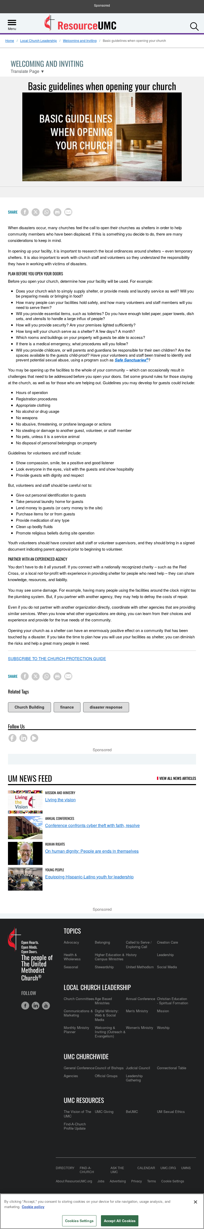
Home (9, 40)
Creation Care (167, 942)
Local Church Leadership (38, 40)
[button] (194, 25)
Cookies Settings (79, 1220)
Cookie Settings (172, 1181)
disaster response (106, 707)
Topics (72, 931)
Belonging (102, 942)
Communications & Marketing (78, 1013)
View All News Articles (177, 778)
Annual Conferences (59, 818)
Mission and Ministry (60, 792)
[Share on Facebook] (25, 212)
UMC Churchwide (86, 1056)
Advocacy (71, 942)
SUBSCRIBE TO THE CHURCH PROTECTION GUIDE (57, 658)
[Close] (195, 1202)
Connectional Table (171, 1067)
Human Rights (55, 844)
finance (67, 707)
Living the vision (60, 800)
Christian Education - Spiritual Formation (172, 1000)
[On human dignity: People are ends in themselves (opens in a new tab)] (25, 853)
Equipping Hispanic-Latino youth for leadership (89, 877)
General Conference (79, 1067)
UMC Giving (104, 1111)
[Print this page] (57, 212)
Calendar (146, 1168)
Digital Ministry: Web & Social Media (107, 1015)
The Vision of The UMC (77, 1113)
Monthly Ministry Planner (76, 1029)
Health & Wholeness (72, 956)
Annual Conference (140, 998)
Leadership (165, 954)
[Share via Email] (68, 212)
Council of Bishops (109, 1067)
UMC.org (168, 1168)
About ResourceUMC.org (74, 1181)
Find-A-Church (87, 1170)
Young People (54, 869)
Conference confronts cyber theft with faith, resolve (92, 825)
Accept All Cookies (119, 1220)
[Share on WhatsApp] (46, 212)
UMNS (186, 1168)
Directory (65, 1168)
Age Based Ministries (103, 1000)
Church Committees (79, 998)
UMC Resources (84, 1100)
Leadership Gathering (134, 1077)
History (131, 954)
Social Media (167, 966)
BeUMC (132, 1111)
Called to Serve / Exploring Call (139, 944)
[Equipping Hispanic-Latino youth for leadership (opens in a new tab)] (25, 879)
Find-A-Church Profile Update (75, 1126)
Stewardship (104, 966)
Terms (151, 1181)
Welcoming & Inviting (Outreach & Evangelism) (110, 1032)
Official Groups (106, 1075)
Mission (163, 1010)
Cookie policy (33, 1206)
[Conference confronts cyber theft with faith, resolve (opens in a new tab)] (25, 827)
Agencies (71, 1075)
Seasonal (71, 966)
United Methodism (140, 966)
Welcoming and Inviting (80, 40)
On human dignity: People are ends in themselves (92, 851)
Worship (163, 1027)
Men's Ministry (137, 1010)
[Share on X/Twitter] (36, 212)
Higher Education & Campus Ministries (110, 956)
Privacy (136, 1181)
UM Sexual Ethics (171, 1111)
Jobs (100, 1181)
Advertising (118, 1181)
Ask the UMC (117, 1170)
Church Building (29, 707)
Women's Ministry (139, 1027)
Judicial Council (138, 1067)
